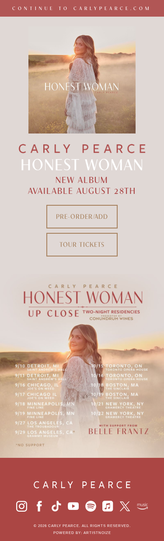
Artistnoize (97, 533)
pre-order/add (82, 216)
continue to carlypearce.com (82, 8)
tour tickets (82, 244)
